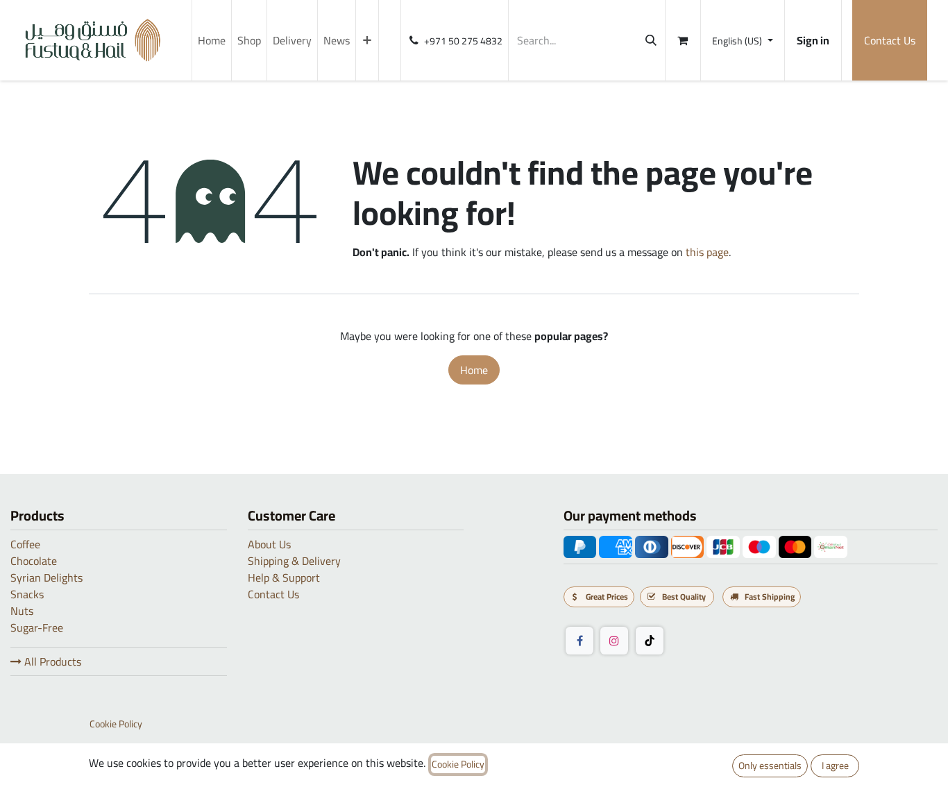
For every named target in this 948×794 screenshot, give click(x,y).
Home (474, 370)
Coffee (25, 544)
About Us (269, 544)
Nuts (21, 610)
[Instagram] (614, 640)
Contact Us (889, 40)
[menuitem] (211, 40)
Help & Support (284, 577)
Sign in (813, 40)
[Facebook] (579, 640)
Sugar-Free (36, 627)
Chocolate (33, 560)
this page (707, 252)
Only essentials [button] (770, 766)
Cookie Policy (116, 724)
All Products (51, 661)
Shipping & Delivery (294, 560)
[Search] (651, 40)
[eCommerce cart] (683, 40)
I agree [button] (835, 766)
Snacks (27, 594)
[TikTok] (649, 640)
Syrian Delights (46, 577)
